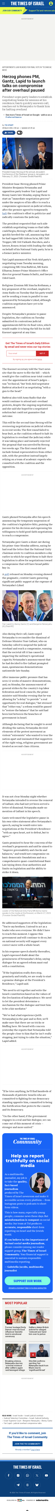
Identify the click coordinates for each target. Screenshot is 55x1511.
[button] (51, 4)
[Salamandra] (42, 1500)
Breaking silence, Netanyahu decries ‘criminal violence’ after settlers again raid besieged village (15, 1365)
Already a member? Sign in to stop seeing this (27, 1288)
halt (4, 213)
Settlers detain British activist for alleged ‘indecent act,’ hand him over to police (39, 1330)
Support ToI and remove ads (42, 10)
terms (39, 359)
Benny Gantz (47, 1421)
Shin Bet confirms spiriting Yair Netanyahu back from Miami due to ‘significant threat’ (38, 1365)
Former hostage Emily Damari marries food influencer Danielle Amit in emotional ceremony (15, 1332)
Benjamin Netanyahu (31, 1421)
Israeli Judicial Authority (39, 1418)
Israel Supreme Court (12, 1421)
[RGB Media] (22, 1500)
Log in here (35, 1449)
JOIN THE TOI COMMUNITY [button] (27, 1443)
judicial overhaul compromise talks (28, 1423)
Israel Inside (18, 1416)
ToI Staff (9, 125)
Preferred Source (14, 117)
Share (10, 133)
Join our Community (12, 10)
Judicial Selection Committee (16, 1418)
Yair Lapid (8, 1423)
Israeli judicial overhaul (34, 1416)
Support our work (28, 1281)
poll (7, 574)
